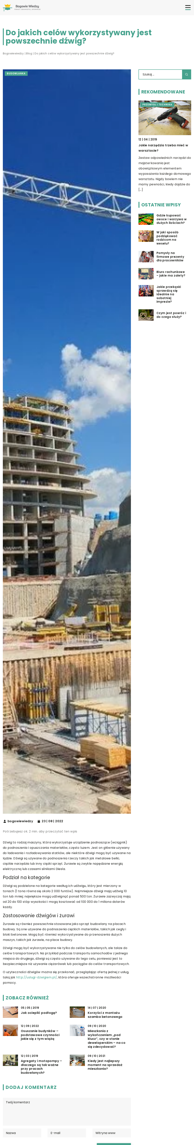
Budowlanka (16, 73)
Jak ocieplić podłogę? (39, 1013)
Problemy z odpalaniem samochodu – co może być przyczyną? (160, 150)
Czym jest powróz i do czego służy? (171, 315)
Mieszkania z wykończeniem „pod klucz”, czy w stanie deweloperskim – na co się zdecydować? (106, 1039)
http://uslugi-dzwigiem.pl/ (36, 977)
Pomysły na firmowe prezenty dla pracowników (170, 256)
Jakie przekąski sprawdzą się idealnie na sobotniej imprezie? (168, 294)
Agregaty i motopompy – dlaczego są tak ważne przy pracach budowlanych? (41, 1067)
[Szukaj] (186, 74)
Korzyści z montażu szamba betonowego (105, 1015)
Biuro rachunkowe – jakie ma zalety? (170, 273)
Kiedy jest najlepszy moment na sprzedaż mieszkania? (105, 1065)
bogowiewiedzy (20, 821)
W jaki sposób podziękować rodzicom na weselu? (167, 237)
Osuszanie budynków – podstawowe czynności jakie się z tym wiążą (40, 1035)
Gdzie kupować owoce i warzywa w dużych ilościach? (171, 219)
